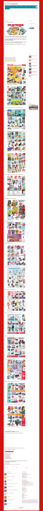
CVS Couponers (11, 4)
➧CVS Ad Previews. (7, 455)
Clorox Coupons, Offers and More (10, 486)
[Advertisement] (21, 15)
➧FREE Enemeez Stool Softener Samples (10, 198)
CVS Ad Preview (10, 464)
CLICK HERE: (17, 431)
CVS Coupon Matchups (15, 464)
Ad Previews (7, 464)
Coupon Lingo (23, 475)
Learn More (35, 502)
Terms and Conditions (24, 497)
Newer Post (6, 467)
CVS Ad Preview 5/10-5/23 (32, 104)
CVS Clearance (8, 496)
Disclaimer (23, 494)
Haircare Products (9, 243)
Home (16, 467)
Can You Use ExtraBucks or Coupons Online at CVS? (34, 71)
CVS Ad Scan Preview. (19, 42)
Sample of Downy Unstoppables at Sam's (11, 381)
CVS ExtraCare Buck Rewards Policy (25, 482)
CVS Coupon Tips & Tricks (24, 477)
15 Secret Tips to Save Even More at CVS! (26, 474)
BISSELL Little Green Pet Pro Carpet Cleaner (12, 266)
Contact (23, 496)
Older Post (26, 467)
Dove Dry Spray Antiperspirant (10, 289)
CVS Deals (18, 464)
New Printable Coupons (24, 480)
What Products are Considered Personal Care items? (35, 65)
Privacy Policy (23, 493)
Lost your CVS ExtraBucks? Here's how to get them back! (27, 483)
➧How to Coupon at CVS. (8, 456)
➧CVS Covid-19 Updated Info (8, 458)
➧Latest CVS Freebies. (7, 454)
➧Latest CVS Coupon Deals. (8, 453)
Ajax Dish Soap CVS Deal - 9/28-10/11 (10, 476)
